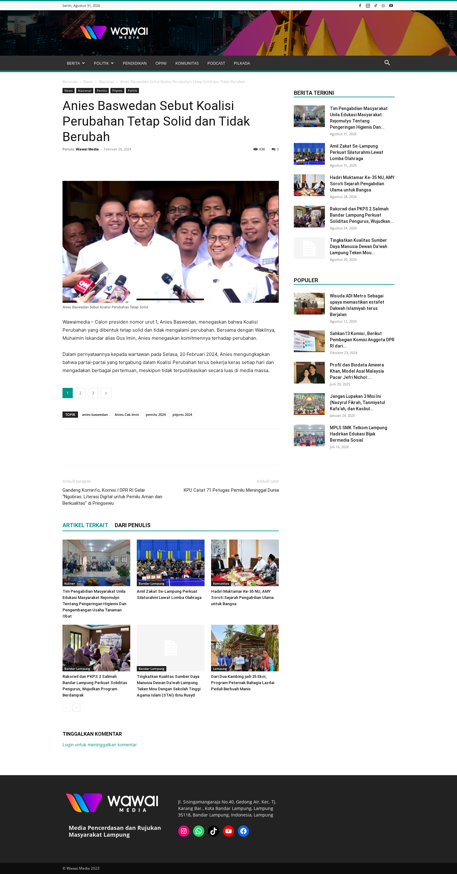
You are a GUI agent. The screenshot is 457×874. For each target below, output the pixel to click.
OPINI (161, 63)
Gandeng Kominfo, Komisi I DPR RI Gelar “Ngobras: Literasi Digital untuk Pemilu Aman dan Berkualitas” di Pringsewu (112, 496)
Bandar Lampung (151, 583)
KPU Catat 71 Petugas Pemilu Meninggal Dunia (231, 490)
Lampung (220, 668)
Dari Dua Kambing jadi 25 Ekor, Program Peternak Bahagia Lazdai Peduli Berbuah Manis (242, 682)
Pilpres (117, 90)
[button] (387, 64)
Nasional (106, 81)
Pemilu (102, 90)
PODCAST (216, 63)
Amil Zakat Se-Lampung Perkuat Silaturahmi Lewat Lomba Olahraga (356, 152)
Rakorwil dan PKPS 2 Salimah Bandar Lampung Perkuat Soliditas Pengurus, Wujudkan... (362, 215)
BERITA (73, 63)
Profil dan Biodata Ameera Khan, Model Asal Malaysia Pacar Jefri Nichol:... (357, 371)
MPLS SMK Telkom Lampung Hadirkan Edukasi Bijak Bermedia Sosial (358, 434)
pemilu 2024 (156, 414)
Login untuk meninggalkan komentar (99, 744)
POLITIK (101, 63)
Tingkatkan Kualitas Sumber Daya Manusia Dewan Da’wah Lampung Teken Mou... (358, 246)
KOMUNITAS (187, 63)
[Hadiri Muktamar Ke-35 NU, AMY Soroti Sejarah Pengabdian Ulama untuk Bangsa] (245, 563)
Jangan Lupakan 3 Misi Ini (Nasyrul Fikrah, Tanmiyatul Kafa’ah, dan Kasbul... (357, 402)
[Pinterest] (97, 163)
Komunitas (221, 583)
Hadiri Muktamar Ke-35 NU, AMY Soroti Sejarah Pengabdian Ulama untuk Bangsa (242, 597)
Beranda (69, 81)
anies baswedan (95, 414)
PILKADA (242, 63)
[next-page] (76, 707)
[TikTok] (375, 5)
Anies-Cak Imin (127, 414)
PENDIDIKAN (135, 63)
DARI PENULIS (132, 525)
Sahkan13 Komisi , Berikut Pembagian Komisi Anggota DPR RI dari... (362, 339)
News (88, 81)
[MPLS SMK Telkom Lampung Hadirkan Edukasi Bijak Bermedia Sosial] (309, 435)
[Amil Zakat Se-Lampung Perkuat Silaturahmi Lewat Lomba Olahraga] (171, 563)
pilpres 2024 (182, 414)
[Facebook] (360, 5)
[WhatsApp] (383, 5)
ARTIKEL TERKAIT (85, 525)
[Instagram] (367, 5)
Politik (132, 90)
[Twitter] (83, 163)
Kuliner (69, 583)
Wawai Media (87, 149)
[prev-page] (66, 707)
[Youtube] (391, 5)
